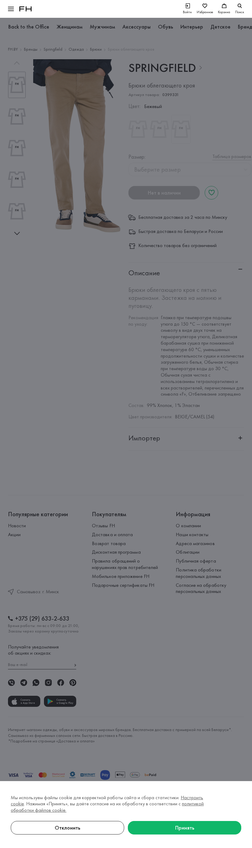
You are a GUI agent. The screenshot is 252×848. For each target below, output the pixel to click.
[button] (10, 9)
